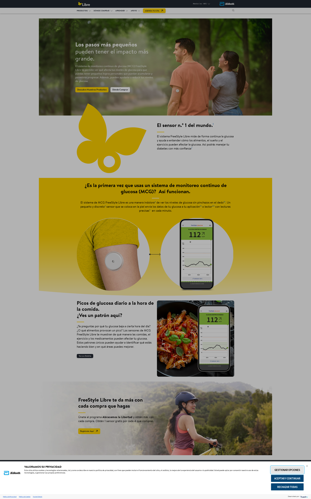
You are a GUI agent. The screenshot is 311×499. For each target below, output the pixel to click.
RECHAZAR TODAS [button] (287, 487)
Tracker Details (37, 497)
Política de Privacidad (10, 497)
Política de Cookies (24, 497)
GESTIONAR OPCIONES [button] (287, 470)
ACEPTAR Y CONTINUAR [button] (287, 478)
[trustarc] (303, 497)
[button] (307, 466)
